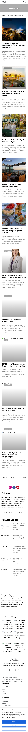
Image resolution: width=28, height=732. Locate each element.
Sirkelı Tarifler (11, 507)
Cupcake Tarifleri (18, 513)
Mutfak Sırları (19, 511)
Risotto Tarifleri (18, 509)
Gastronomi (4, 507)
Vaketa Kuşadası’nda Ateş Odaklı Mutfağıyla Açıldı (11, 185)
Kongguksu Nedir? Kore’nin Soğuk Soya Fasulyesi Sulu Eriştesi (19, 537)
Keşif (15, 15)
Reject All (14, 729)
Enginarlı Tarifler (19, 505)
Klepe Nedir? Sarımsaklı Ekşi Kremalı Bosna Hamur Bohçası (19, 571)
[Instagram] (10, 487)
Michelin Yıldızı (10, 513)
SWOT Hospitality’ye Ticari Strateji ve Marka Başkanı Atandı (14, 276)
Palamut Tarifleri (11, 505)
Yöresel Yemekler (13, 497)
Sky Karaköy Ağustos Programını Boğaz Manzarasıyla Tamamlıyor (13, 46)
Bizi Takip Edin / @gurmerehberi (14, 617)
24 (19, 478)
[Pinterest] (17, 487)
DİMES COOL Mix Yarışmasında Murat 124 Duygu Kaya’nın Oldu (13, 365)
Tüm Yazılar (10, 15)
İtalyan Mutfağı (5, 497)
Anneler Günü (5, 511)
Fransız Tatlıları (16, 503)
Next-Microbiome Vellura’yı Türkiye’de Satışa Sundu (18, 560)
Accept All (14, 721)
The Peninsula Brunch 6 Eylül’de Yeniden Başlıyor (14, 141)
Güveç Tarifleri (8, 501)
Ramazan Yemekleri (6, 499)
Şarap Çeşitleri (10, 509)
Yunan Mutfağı (16, 501)
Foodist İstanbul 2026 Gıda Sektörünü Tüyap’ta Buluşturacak (19, 548)
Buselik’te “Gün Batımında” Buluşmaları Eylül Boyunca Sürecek (12, 231)
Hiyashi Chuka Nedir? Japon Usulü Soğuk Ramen (19, 525)
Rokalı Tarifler (12, 511)
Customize (14, 725)
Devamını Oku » (5, 63)
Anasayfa (4, 15)
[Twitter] (15, 670)
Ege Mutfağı (8, 503)
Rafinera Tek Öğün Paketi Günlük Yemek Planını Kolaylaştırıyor (11, 455)
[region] (14, 719)
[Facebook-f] (14, 487)
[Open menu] (26, 2)
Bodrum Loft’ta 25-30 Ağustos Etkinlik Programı (13, 409)
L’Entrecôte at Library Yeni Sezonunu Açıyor (11, 321)
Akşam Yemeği (22, 497)
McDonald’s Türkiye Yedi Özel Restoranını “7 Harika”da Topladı (13, 94)
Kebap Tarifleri (15, 499)
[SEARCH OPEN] (23, 2)
